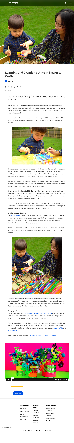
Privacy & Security (27, 430)
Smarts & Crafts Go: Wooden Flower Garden (37, 313)
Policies (38, 430)
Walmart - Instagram (38, 416)
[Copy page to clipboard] (20, 86)
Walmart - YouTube (38, 422)
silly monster (12, 330)
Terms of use (48, 430)
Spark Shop (23, 419)
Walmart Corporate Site (25, 415)
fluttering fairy (58, 328)
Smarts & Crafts (16, 215)
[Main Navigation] (70, 3)
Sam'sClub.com (24, 411)
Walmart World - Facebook (51, 409)
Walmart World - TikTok (51, 419)
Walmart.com (23, 408)
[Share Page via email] (17, 86)
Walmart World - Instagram (51, 414)
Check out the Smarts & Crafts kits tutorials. (42, 335)
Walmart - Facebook (38, 411)
